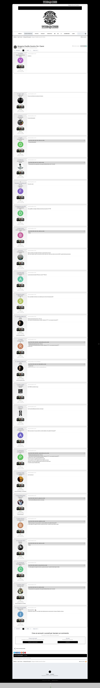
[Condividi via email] (23, 652)
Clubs (73, 33)
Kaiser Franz (21, 472)
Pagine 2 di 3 (35, 50)
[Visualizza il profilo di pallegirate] (20, 457)
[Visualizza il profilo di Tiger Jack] (20, 100)
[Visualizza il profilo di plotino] (20, 413)
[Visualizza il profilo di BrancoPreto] (20, 525)
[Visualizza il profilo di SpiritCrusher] (20, 301)
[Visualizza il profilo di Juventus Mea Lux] (20, 323)
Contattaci (49, 33)
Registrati (84, 5)
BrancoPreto (21, 518)
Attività (36, 33)
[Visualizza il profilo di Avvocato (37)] (20, 547)
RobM (21, 339)
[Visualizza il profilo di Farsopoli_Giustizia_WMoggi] (20, 191)
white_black (21, 384)
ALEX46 (21, 428)
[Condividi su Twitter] (14, 652)
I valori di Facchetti (21, 607)
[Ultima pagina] (30, 50)
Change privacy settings (46, 680)
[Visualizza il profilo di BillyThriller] (20, 235)
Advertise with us (55, 680)
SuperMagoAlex (21, 495)
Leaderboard (67, 33)
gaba (21, 138)
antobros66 (21, 272)
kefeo (21, 116)
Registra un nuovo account (33, 642)
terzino (21, 250)
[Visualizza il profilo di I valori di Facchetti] (20, 614)
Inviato (32, 53)
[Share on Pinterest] (25, 652)
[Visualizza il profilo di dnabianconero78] (20, 213)
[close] (50, 683)
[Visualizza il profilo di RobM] (20, 346)
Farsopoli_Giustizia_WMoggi (20, 184)
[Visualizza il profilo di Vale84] (20, 60)
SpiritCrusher (21, 294)
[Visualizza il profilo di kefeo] (20, 122)
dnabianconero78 (21, 206)
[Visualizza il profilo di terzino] (20, 257)
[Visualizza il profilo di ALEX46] (20, 435)
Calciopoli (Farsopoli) (33, 47)
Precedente (18, 50)
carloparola (21, 562)
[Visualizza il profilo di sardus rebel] (20, 591)
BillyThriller (21, 228)
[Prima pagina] (14, 50)
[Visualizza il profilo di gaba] (20, 144)
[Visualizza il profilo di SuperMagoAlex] (20, 502)
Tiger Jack (21, 94)
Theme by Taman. (55, 675)
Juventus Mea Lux (21, 316)
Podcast (43, 33)
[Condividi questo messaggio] (85, 53)
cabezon (21, 160)
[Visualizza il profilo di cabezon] (20, 166)
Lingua (47, 674)
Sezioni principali (28, 33)
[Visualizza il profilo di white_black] (20, 391)
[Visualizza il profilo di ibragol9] (15, 47)
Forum (19, 33)
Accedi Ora (68, 642)
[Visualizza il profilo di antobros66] (20, 279)
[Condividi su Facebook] (16, 652)
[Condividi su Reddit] (21, 652)
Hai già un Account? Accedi (73, 5)
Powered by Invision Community (47, 675)
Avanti (28, 50)
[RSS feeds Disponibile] (85, 661)
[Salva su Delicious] (20, 652)
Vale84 (21, 53)
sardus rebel (21, 584)
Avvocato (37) (21, 540)
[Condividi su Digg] (18, 652)
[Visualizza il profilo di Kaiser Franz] (20, 479)
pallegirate (21, 450)
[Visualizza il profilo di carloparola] (20, 569)
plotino (21, 406)
